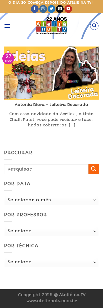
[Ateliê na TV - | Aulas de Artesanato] (51, 26)
